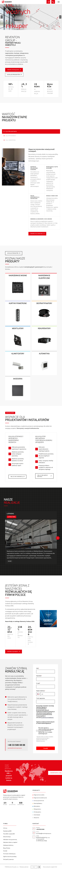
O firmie (5, 828)
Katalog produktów (13, 74)
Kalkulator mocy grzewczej (10, 839)
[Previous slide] (2, 17)
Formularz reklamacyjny (9, 853)
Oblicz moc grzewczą (17, 476)
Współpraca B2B (7, 831)
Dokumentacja (6, 836)
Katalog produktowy (8, 845)
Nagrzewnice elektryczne (40, 797)
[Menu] (58, 2)
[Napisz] (48, 2)
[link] (7, 2)
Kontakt (5, 851)
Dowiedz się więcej (12, 651)
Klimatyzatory (37, 812)
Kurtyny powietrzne (39, 800)
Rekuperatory (37, 809)
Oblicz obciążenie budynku (42, 476)
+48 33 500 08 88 (16, 744)
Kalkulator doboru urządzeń (10, 842)
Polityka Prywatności (8, 859)
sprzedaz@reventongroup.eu (15, 748)
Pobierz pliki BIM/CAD (36, 233)
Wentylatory (37, 806)
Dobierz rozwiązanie (13, 69)
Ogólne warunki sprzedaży (10, 856)
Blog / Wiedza (6, 848)
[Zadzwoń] (53, 2)
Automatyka (37, 814)
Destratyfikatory (38, 803)
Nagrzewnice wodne (39, 795)
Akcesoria (36, 817)
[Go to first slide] (60, 17)
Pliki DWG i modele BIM (9, 833)
